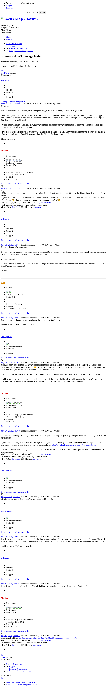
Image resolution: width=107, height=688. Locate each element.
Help (8, 682)
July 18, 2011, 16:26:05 (10, 584)
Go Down (5, 73)
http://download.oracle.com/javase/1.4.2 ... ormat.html (74, 445)
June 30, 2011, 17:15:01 (11, 188)
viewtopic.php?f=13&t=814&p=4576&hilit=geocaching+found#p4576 (47, 638)
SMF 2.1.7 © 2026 (14, 685)
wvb (3, 282)
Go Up (4, 657)
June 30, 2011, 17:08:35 (11, 104)
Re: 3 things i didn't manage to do (15, 184)
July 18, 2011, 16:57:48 (10, 635)
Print (3, 70)
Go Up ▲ (31, 682)
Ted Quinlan (6, 336)
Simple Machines (30, 685)
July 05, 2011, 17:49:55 (10, 537)
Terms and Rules (19, 682)
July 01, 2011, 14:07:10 (10, 245)
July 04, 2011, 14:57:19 (10, 431)
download (16, 207)
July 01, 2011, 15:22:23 (10, 318)
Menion (4, 151)
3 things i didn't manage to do (13, 101)
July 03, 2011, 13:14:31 (10, 362)
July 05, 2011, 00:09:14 (10, 496)
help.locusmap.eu (44, 202)
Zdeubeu (5, 80)
